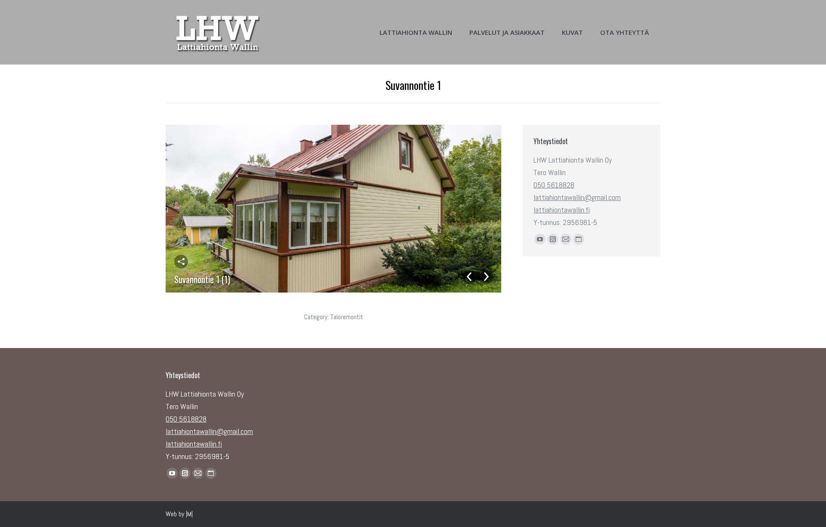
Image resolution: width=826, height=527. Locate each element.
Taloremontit (346, 316)
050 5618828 (553, 185)
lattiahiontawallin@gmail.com (577, 197)
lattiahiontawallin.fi (561, 210)
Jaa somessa (181, 261)
